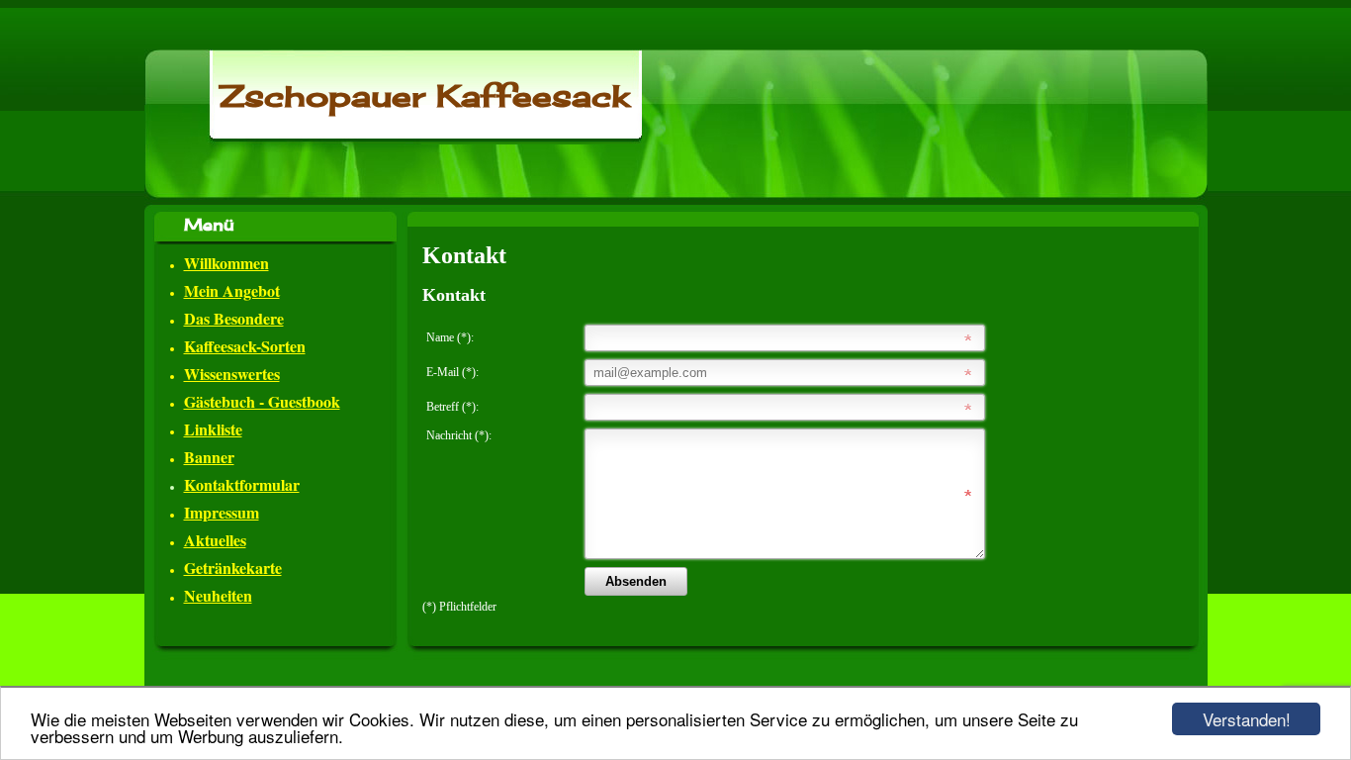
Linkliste (213, 429)
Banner (209, 456)
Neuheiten (218, 595)
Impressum (221, 512)
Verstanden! (1247, 719)
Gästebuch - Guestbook (262, 401)
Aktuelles (215, 539)
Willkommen (226, 262)
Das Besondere (234, 318)
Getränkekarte (233, 567)
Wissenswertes (232, 373)
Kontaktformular (242, 484)
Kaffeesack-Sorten (245, 345)
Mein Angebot (232, 290)
